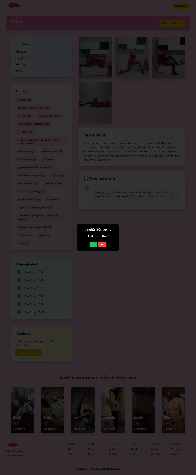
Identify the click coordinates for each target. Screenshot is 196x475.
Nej (102, 244)
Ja (93, 244)
